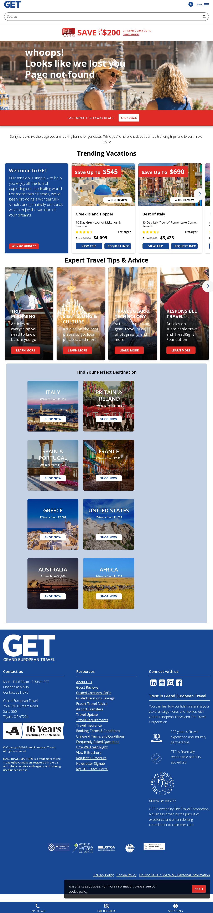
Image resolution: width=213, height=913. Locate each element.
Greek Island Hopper (94, 214)
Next (200, 194)
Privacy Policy (103, 875)
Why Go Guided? (24, 246)
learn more (131, 34)
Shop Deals (129, 118)
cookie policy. (78, 891)
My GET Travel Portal (92, 769)
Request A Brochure (91, 758)
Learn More (25, 350)
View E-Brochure (88, 752)
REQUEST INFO (119, 246)
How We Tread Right (92, 747)
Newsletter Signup (90, 763)
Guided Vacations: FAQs (93, 693)
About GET (84, 682)
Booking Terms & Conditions (98, 730)
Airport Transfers (89, 709)
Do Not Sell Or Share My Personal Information (174, 875)
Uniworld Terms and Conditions (100, 736)
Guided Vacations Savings (95, 698)
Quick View (119, 200)
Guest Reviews (87, 687)
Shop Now (53, 419)
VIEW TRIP (89, 246)
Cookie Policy (126, 875)
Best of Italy (153, 214)
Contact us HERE (15, 692)
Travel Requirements (92, 720)
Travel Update (87, 714)
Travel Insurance (89, 725)
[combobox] (102, 16)
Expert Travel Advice (91, 703)
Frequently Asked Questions (97, 741)
